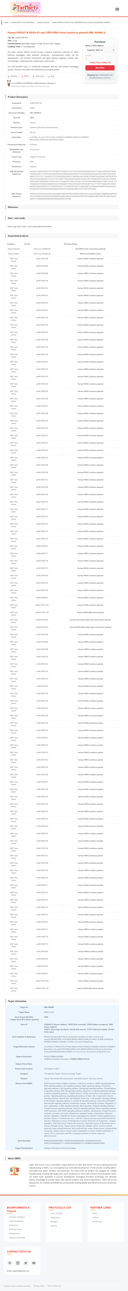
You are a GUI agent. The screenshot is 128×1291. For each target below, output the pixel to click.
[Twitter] (26, 1263)
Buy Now (100, 68)
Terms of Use (39, 76)
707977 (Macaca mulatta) (97, 1029)
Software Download (17, 1238)
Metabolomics (14, 1233)
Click (9, 226)
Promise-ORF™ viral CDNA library (22, 22)
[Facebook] (10, 1263)
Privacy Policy (39, 1286)
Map (52, 76)
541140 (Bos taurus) (78, 1029)
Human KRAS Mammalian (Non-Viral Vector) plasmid (90, 627)
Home (6, 22)
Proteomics (13, 1225)
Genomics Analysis (17, 1217)
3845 (32, 118)
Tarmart (54, 1226)
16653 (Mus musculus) (77, 1024)
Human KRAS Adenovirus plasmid (90, 612)
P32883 (73, 1059)
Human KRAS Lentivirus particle (90, 635)
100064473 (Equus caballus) (55, 1024)
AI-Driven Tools (15, 1229)
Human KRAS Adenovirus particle (90, 988)
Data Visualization (16, 1221)
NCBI (94, 1213)
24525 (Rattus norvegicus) (97, 1024)
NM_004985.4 (35, 113)
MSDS (26, 76)
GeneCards (97, 1222)
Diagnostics (55, 1217)
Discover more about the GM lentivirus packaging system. (37, 70)
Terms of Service (54, 1286)
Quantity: (88, 55)
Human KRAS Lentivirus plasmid (90, 259)
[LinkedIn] (18, 1263)
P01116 (87, 1059)
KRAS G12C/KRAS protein (90, 254)
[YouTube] (34, 1263)
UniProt (95, 1217)
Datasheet (14, 76)
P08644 (80, 1059)
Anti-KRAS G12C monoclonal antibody (90, 249)
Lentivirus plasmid (43, 22)
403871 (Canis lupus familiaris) (56, 1029)
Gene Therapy (56, 1213)
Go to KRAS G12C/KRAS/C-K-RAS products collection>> (34, 83)
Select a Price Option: (94, 46)
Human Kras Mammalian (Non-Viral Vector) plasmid (90, 620)
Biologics (54, 1222)
